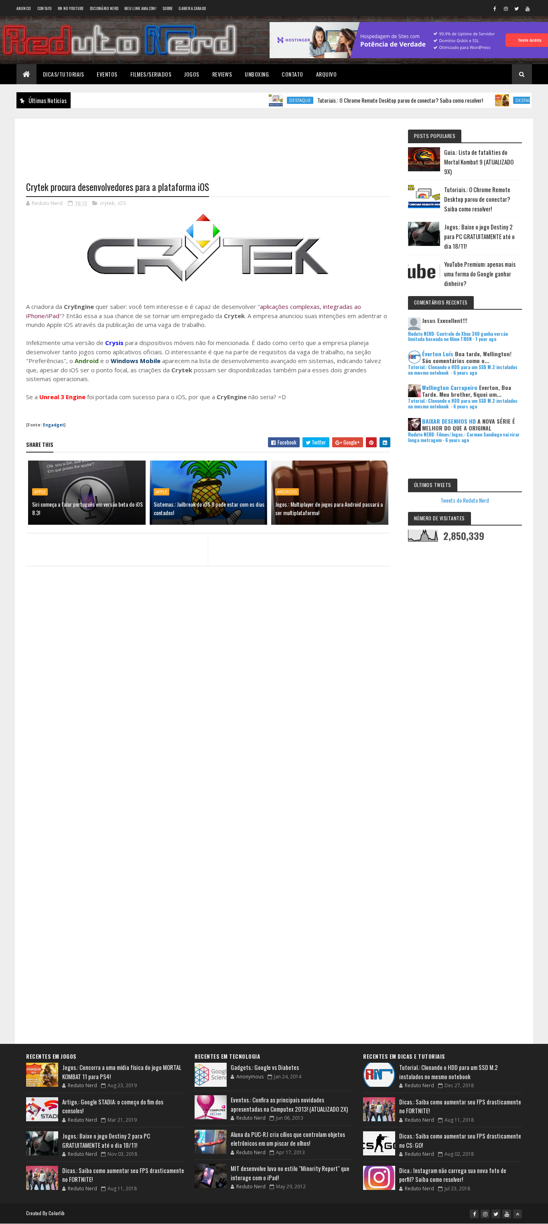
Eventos (107, 74)
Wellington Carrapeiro (449, 387)
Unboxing (257, 74)
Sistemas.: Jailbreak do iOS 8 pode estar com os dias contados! (209, 508)
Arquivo (326, 74)
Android (287, 492)
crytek (107, 203)
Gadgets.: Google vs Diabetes (265, 1067)
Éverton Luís (437, 353)
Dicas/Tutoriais (63, 74)
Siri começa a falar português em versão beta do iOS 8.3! (87, 508)
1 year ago (485, 339)
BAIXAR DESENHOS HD (449, 421)
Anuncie (23, 8)
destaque (274, 100)
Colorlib (57, 1213)
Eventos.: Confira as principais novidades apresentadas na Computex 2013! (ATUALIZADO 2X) (289, 1104)
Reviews (222, 74)
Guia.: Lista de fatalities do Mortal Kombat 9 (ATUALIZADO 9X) (478, 162)
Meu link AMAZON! (140, 8)
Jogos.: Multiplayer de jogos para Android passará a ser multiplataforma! (329, 508)
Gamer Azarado (192, 8)
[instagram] (505, 8)
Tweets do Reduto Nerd (464, 500)
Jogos (191, 74)
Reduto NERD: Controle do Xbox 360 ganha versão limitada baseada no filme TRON (458, 336)
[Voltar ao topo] (517, 1214)
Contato (44, 8)
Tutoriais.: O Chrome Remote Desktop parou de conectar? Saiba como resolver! (374, 100)
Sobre (167, 8)
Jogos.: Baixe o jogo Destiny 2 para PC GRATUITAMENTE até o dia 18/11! (479, 236)
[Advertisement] (208, 144)
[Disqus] (208, 727)
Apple (40, 492)
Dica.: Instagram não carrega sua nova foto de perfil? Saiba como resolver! (452, 1175)
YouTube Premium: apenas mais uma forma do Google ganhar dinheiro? (480, 274)
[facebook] (495, 8)
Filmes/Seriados (151, 74)
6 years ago (465, 372)
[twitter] (516, 8)
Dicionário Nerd (104, 8)
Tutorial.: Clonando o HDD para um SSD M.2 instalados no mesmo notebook (448, 1072)
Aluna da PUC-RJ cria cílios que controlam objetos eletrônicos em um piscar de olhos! (288, 1139)
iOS (122, 203)
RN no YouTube (71, 8)
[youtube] (527, 8)
